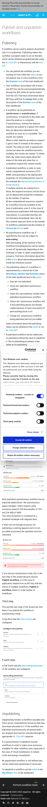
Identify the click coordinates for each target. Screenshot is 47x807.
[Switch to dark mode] (37, 15)
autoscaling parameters (32, 665)
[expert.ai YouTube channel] (27, 803)
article (14, 259)
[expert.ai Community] (4, 803)
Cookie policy (17, 795)
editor (33, 74)
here (18, 9)
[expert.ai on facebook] (18, 803)
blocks (14, 228)
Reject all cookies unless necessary (23, 455)
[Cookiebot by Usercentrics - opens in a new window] (26, 350)
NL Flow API (11, 62)
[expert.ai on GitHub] (8, 803)
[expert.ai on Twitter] (13, 803)
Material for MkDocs (20, 798)
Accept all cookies (23, 440)
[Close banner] (43, 350)
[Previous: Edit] (4, 783)
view (15, 81)
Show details (33, 432)
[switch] (40, 405)
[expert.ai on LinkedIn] (22, 803)
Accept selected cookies (24, 447)
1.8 (11, 15)
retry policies (26, 619)
